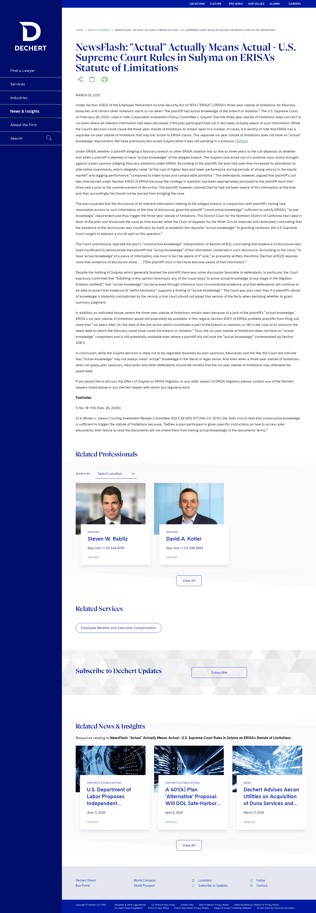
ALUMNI (275, 3)
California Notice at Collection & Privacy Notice (256, 904)
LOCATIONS (197, 3)
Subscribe (219, 672)
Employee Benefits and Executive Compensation (118, 628)
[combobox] (116, 473)
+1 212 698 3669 (191, 548)
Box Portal (83, 885)
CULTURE (216, 3)
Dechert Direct (86, 880)
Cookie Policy (187, 904)
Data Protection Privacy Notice (214, 904)
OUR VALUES (256, 3)
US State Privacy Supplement (129, 908)
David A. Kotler (184, 539)
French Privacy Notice (158, 908)
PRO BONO (236, 3)
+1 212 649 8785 (113, 548)
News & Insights (99, 30)
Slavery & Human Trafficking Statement (233, 908)
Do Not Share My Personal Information (276, 908)
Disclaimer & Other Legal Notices (130, 904)
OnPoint (241, 141)
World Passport (144, 885)
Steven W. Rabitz (108, 539)
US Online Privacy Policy (163, 904)
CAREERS (294, 3)
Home (79, 30)
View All (189, 581)
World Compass (145, 880)
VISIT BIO (93, 557)
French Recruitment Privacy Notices (191, 908)
